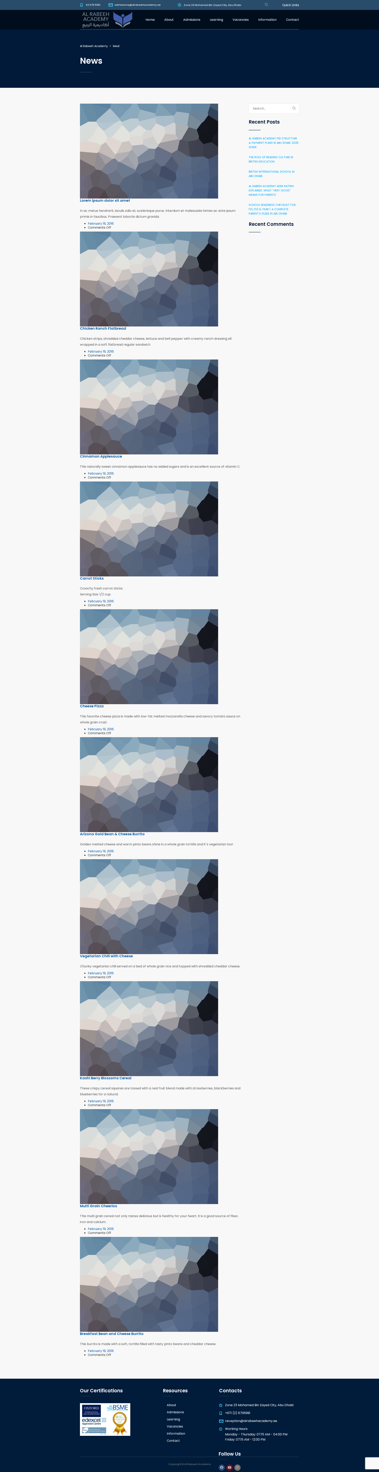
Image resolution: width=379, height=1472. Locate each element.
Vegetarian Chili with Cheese (106, 956)
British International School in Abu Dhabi (272, 174)
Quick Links (290, 5)
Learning (216, 19)
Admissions (191, 19)
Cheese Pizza (92, 706)
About (169, 19)
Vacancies (241, 19)
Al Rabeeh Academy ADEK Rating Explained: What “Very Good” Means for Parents (271, 190)
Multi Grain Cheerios (98, 1205)
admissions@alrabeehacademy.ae (137, 5)
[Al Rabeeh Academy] (106, 20)
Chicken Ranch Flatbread (103, 328)
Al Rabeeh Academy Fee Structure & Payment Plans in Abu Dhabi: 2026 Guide (273, 142)
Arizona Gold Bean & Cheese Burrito (112, 834)
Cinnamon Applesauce (101, 456)
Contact (292, 19)
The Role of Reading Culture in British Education (271, 159)
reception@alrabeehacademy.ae (251, 1421)
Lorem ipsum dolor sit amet (105, 200)
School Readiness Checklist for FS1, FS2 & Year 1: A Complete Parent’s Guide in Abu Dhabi (272, 209)
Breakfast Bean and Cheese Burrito (112, 1333)
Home (150, 19)
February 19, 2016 (101, 223)
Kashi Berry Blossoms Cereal (105, 1078)
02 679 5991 (93, 5)
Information (267, 19)
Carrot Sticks (92, 578)
